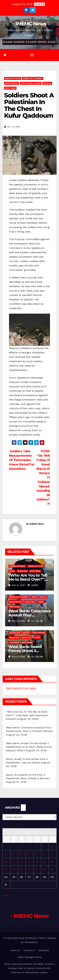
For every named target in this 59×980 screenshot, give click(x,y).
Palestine (22, 571)
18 (13, 869)
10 (5, 861)
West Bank (10, 88)
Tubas (41, 602)
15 (44, 861)
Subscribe (44, 950)
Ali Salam (36, 621)
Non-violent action (30, 83)
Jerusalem (14, 633)
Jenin (12, 571)
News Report (11, 83)
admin (34, 585)
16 (52, 861)
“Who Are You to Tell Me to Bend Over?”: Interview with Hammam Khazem (27, 715)
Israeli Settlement (32, 78)
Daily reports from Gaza (21, 688)
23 (52, 869)
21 (36, 869)
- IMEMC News (29, 24)
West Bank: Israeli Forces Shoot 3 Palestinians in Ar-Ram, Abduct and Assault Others (29, 747)
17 (5, 869)
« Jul (5, 894)
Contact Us (29, 950)
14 (36, 861)
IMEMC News (37, 523)
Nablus (43, 597)
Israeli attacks (12, 78)
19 (21, 869)
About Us (15, 950)
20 (29, 869)
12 (21, 861)
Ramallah (26, 637)
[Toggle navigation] (32, 55)
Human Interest (17, 566)
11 (13, 861)
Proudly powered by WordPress (20, 938)
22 (44, 869)
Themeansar (30, 942)
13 (29, 861)
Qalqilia (47, 83)
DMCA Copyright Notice (29, 957)
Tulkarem (14, 642)
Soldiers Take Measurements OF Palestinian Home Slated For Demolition (21, 460)
